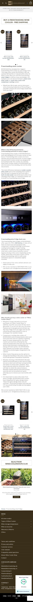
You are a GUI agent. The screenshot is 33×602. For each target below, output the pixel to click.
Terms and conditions (8, 541)
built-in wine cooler (7, 175)
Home (3, 509)
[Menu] (2, 3)
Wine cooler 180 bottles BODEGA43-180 (8, 58)
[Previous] (1, 46)
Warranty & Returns (7, 529)
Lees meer (16, 496)
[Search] (6, 3)
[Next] (32, 46)
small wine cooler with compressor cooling (13, 81)
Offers (3, 532)
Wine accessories (6, 526)
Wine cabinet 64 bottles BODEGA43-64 (24, 58)
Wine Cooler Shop (23, 577)
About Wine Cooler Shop (9, 555)
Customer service (7, 547)
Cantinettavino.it (6, 576)
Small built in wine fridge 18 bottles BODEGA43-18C (8, 427)
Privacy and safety (7, 544)
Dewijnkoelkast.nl (7, 578)
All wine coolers (6, 518)
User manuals (5, 549)
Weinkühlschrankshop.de (9, 566)
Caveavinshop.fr (6, 571)
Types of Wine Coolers (8, 521)
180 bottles (19, 243)
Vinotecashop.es (6, 573)
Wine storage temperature (9, 524)
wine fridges (5, 77)
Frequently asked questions (10, 552)
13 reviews (23, 587)
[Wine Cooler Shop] (16, 3)
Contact (4, 558)
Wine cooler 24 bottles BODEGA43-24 (24, 427)
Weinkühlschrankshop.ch (9, 568)
